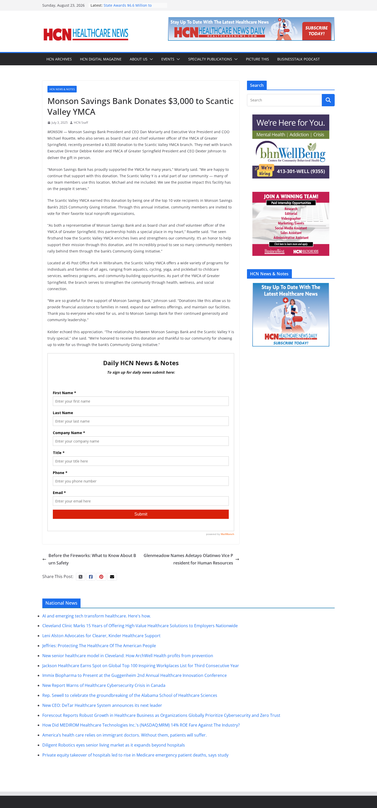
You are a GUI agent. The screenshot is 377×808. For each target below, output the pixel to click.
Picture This (257, 59)
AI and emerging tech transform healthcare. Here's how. (96, 616)
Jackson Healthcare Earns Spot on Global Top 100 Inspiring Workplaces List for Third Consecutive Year (140, 665)
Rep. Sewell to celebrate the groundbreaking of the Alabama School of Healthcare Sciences (129, 695)
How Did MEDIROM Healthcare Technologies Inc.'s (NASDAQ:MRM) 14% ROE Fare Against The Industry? (141, 725)
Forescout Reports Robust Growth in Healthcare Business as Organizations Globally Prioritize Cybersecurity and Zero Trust (161, 715)
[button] (150, 59)
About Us (138, 59)
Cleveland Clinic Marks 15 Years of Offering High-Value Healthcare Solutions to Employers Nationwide (140, 625)
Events (167, 59)
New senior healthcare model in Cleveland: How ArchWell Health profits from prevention (127, 655)
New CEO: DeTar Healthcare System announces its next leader (102, 705)
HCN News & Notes (62, 89)
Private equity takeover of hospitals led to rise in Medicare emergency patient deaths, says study (135, 755)
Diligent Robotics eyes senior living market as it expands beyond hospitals (113, 745)
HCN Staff (81, 122)
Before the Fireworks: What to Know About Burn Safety (92, 559)
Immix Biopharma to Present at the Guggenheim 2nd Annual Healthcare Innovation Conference (134, 675)
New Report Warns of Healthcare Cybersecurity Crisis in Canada (103, 685)
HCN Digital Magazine (101, 59)
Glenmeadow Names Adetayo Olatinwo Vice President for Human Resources (188, 559)
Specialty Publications (210, 59)
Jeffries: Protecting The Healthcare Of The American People (99, 645)
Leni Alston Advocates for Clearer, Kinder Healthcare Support (101, 635)
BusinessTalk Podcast (298, 59)
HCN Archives (59, 59)
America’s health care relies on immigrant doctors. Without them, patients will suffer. (124, 735)
